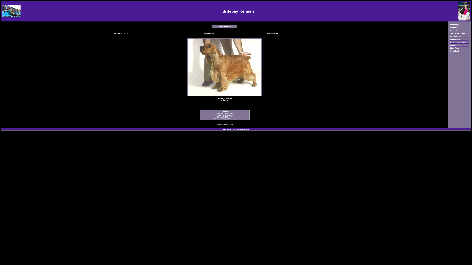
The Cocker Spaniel (457, 33)
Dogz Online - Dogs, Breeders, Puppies (236, 129)
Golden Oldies (455, 36)
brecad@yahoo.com (227, 119)
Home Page (454, 25)
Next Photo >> (272, 33)
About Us (453, 27)
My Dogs (453, 30)
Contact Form (455, 45)
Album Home (209, 33)
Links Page (454, 48)
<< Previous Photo (121, 33)
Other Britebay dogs (457, 42)
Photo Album (455, 39)
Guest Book (454, 51)
